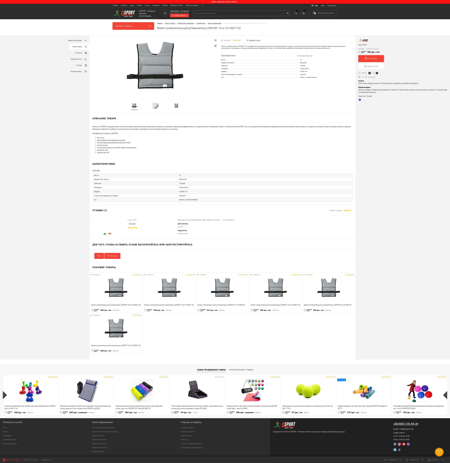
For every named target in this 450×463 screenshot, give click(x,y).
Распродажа (7, 436)
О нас (5, 428)
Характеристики (76, 59)
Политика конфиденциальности (192, 443)
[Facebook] (395, 444)
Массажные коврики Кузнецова (103, 428)
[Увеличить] (155, 67)
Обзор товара (77, 46)
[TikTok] (399, 449)
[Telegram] (395, 449)
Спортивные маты (98, 436)
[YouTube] (403, 444)
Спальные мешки (98, 451)
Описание (78, 53)
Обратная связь (186, 436)
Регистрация (331, 5)
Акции (132, 5)
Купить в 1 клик (372, 66)
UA (316, 5)
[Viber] (408, 444)
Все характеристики (304, 56)
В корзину (373, 58)
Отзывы (139, 5)
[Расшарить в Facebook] (360, 100)
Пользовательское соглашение (192, 447)
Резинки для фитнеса (99, 443)
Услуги (147, 5)
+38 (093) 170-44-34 (30, 460)
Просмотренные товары (241, 370)
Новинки (6, 432)
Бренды (165, 5)
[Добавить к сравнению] (215, 46)
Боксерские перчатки (99, 439)
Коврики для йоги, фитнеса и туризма (105, 432)
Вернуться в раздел (75, 40)
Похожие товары (76, 71)
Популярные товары (10, 443)
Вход (322, 5)
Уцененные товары (9, 439)
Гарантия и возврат (192, 5)
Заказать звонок (179, 15)
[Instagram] (399, 444)
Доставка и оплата (176, 5)
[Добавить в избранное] (215, 40)
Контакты (124, 5)
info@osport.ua (406, 429)
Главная (115, 5)
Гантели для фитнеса (99, 447)
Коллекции (156, 5)
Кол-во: (364, 73)
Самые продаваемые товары (211, 370)
